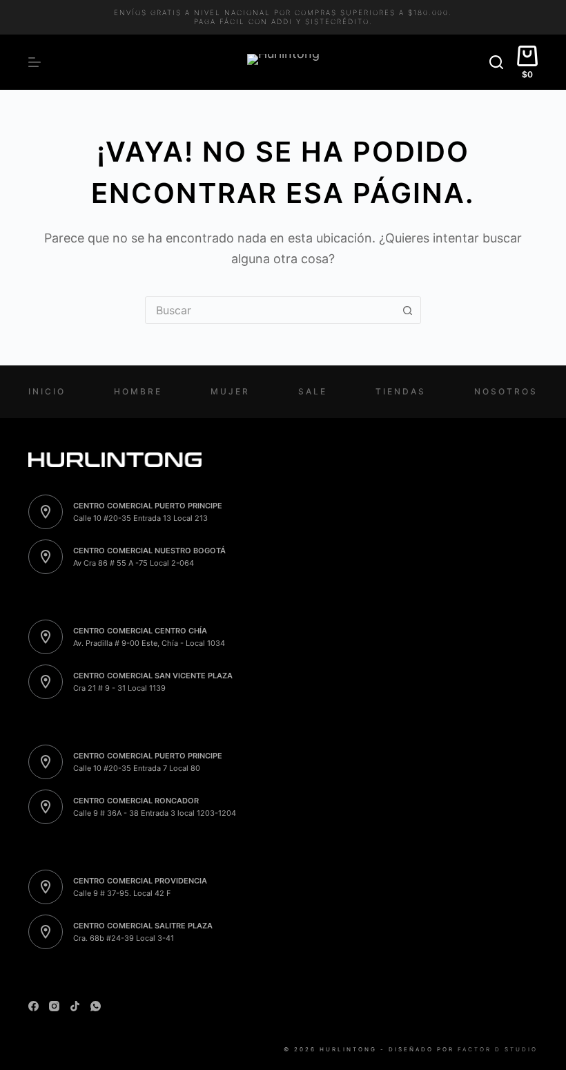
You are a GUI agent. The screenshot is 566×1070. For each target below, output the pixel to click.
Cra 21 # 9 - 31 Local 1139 (119, 688)
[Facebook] (33, 1006)
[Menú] (34, 62)
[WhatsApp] (95, 1006)
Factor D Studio (498, 1049)
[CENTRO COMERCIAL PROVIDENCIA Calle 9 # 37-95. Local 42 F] (45, 887)
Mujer (230, 391)
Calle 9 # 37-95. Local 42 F (121, 893)
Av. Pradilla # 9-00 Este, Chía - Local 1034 (149, 643)
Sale (312, 391)
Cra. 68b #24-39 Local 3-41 (123, 938)
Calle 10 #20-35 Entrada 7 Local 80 (136, 768)
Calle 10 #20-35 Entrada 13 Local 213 (140, 518)
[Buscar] (496, 62)
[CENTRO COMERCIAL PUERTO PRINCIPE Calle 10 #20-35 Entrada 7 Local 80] (45, 762)
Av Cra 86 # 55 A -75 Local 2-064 (133, 563)
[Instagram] (54, 1006)
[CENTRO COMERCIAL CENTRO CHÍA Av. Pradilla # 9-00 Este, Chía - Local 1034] (45, 637)
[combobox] (270, 310)
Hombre (138, 391)
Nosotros (506, 391)
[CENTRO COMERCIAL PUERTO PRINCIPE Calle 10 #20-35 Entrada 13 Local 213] (45, 512)
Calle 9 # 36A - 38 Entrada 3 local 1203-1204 (154, 813)
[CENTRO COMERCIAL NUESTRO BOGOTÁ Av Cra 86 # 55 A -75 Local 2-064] (45, 556)
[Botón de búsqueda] (407, 310)
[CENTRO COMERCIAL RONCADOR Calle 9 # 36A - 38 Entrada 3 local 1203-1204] (45, 807)
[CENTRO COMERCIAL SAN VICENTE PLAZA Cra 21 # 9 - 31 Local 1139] (45, 682)
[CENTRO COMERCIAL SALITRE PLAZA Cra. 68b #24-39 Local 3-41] (45, 932)
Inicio (47, 391)
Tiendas (400, 391)
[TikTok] (75, 1006)
